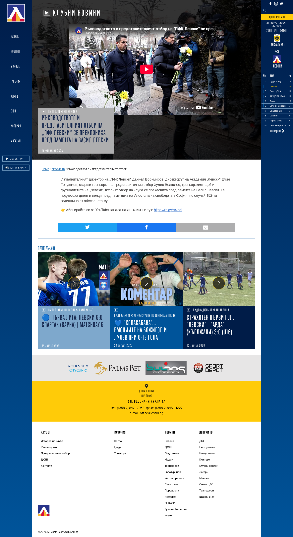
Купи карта (18, 167)
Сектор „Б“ (205, 484)
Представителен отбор (55, 453)
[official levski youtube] (281, 3)
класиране (276, 130)
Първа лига (172, 490)
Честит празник (174, 478)
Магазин (16, 141)
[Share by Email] (205, 227)
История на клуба (52, 441)
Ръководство (49, 447)
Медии (169, 460)
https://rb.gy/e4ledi (168, 209)
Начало (15, 36)
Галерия (16, 81)
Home (45, 169)
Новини (15, 51)
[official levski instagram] (276, 4)
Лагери (203, 472)
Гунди (117, 447)
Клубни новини (208, 466)
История (16, 126)
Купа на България (176, 509)
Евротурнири (173, 472)
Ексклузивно (207, 447)
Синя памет (172, 484)
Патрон (118, 441)
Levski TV (16, 158)
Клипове (204, 460)
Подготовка (172, 453)
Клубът (15, 96)
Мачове (15, 66)
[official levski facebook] (270, 3)
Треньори (120, 453)
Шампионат (206, 497)
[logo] (16, 13)
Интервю (170, 497)
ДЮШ (14, 111)
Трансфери (172, 466)
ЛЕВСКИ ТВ (172, 503)
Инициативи (206, 453)
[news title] (74, 279)
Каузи (168, 515)
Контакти (46, 466)
